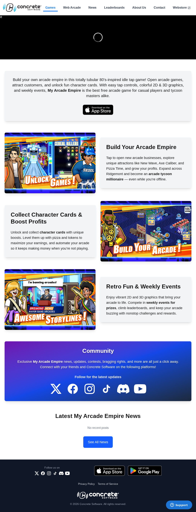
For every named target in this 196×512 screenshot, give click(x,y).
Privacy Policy (86, 483)
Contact (159, 7)
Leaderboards (114, 7)
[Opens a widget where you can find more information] (179, 505)
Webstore (180, 7)
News (92, 7)
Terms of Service (108, 483)
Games (50, 7)
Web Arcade (72, 7)
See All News (98, 442)
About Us (139, 7)
